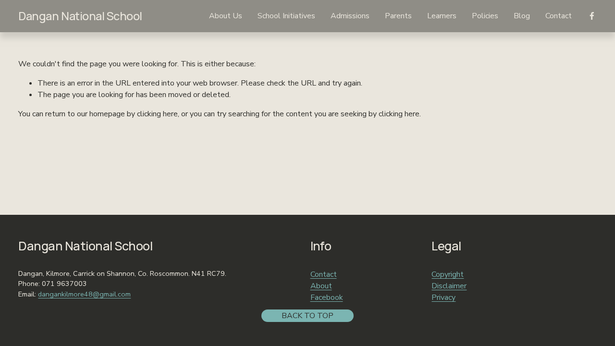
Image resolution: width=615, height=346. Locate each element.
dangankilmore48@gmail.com (84, 294)
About (321, 286)
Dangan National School (80, 16)
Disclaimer (449, 286)
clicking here (157, 114)
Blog (522, 16)
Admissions (350, 16)
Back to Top (307, 315)
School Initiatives (286, 16)
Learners (441, 16)
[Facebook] (592, 16)
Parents (398, 16)
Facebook (326, 297)
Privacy (443, 297)
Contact (558, 16)
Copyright (447, 274)
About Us (225, 16)
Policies (485, 16)
